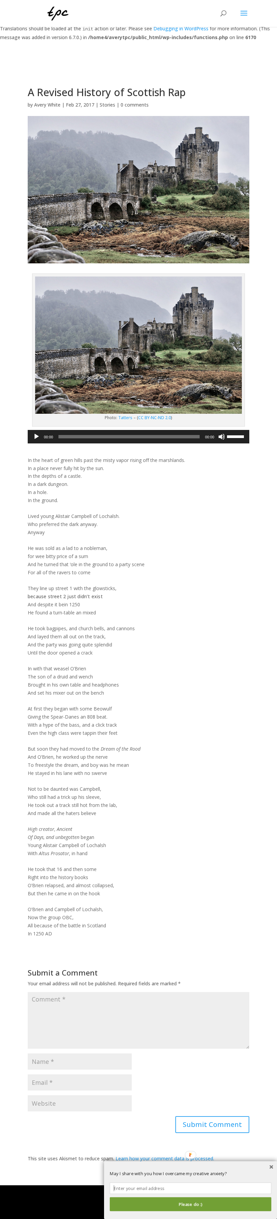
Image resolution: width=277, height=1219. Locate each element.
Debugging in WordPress (180, 28)
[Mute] (221, 436)
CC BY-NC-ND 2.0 (154, 417)
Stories (107, 104)
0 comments (135, 104)
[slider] (236, 436)
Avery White (47, 104)
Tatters (125, 417)
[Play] (36, 436)
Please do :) (190, 1204)
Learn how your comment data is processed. (165, 1158)
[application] (138, 436)
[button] (190, 1173)
